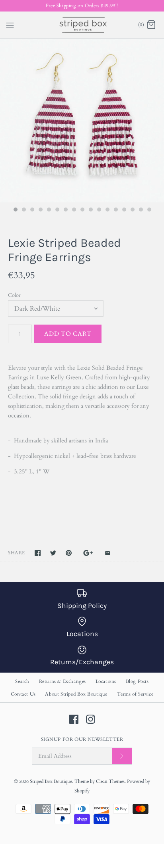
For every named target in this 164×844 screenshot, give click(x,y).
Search (22, 681)
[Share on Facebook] (38, 553)
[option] (82, 120)
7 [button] (65, 210)
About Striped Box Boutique (76, 694)
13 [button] (115, 210)
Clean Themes (110, 781)
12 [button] (107, 210)
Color (14, 295)
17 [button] (149, 210)
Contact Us (23, 694)
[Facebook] (73, 719)
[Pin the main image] (69, 553)
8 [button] (74, 210)
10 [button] (90, 210)
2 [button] (23, 210)
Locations (106, 681)
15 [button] (132, 210)
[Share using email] (108, 553)
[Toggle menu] (10, 25)
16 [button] (140, 210)
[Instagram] (90, 719)
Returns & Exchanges (62, 681)
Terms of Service (135, 694)
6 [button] (57, 210)
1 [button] (15, 210)
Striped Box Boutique (51, 781)
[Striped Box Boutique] (82, 25)
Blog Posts (137, 681)
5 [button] (49, 210)
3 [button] (32, 210)
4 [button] (40, 210)
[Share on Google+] (88, 553)
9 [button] (82, 210)
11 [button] (99, 210)
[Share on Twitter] (53, 553)
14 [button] (124, 210)
